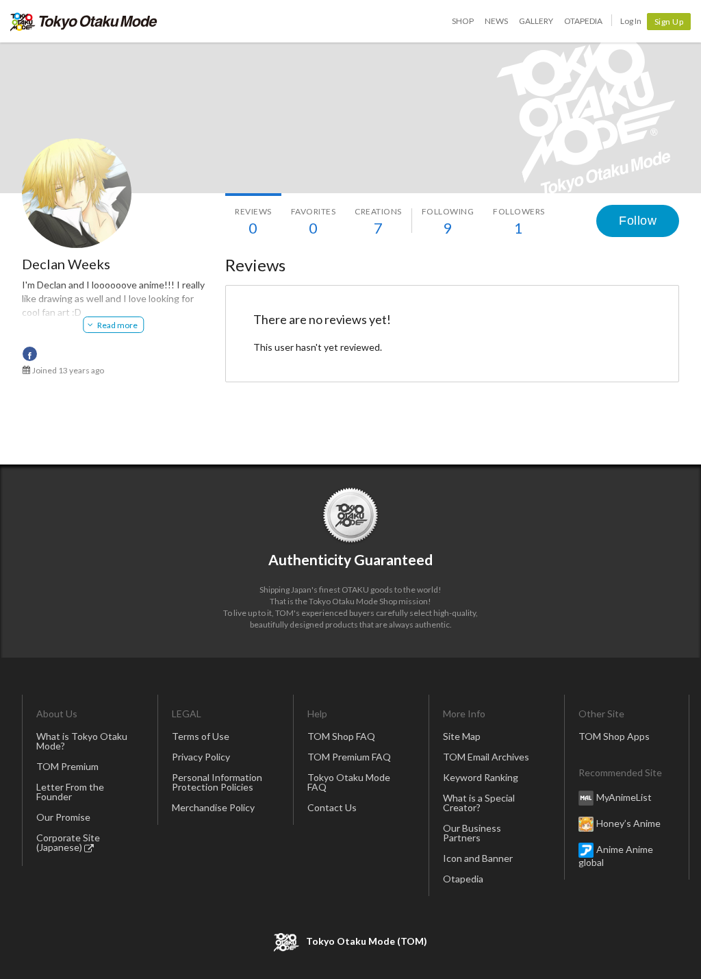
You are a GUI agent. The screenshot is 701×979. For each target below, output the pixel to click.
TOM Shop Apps (614, 736)
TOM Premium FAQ (349, 757)
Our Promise (63, 817)
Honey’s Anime (628, 823)
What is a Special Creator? (479, 802)
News (496, 21)
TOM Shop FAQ (341, 736)
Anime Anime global (615, 855)
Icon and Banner (478, 858)
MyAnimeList (624, 797)
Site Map (462, 736)
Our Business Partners (472, 832)
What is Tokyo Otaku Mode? (81, 741)
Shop (463, 21)
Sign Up (669, 21)
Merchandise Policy (213, 807)
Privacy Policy (201, 757)
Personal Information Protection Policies (217, 782)
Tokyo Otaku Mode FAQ (348, 782)
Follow (638, 220)
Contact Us (332, 807)
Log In (630, 21)
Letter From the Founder (70, 791)
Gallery (536, 21)
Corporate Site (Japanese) (68, 842)
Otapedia (583, 21)
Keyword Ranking (480, 777)
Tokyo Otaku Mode (83, 21)
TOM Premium (67, 766)
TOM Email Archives (486, 757)
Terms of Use (200, 736)
